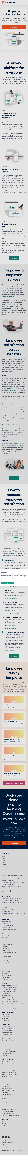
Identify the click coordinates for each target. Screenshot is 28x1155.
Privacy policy (23, 570)
